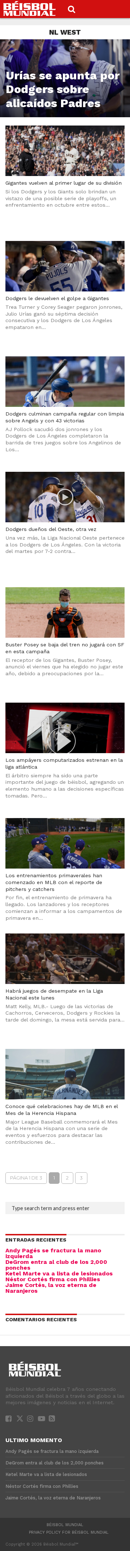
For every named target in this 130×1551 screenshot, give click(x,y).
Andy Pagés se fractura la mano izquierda (53, 1253)
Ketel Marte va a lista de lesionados (59, 1273)
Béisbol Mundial (65, 1525)
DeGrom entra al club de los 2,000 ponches (56, 1264)
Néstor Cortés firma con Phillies (52, 1279)
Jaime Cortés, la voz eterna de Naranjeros (50, 1288)
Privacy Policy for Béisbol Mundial (69, 1532)
